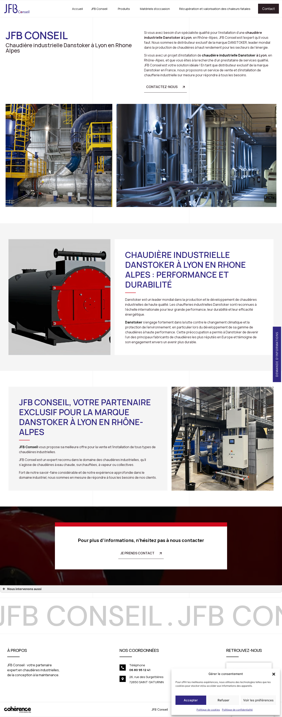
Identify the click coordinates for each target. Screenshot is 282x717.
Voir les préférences (258, 700)
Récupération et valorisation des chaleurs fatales (214, 9)
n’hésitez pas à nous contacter (170, 540)
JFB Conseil (99, 9)
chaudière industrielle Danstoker (229, 55)
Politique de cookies (208, 709)
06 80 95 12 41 (139, 670)
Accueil (77, 9)
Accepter (191, 700)
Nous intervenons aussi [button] (24, 589)
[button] (274, 674)
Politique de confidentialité (237, 709)
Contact (268, 8)
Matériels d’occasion (155, 9)
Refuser (223, 700)
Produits (124, 9)
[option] (137, 615)
